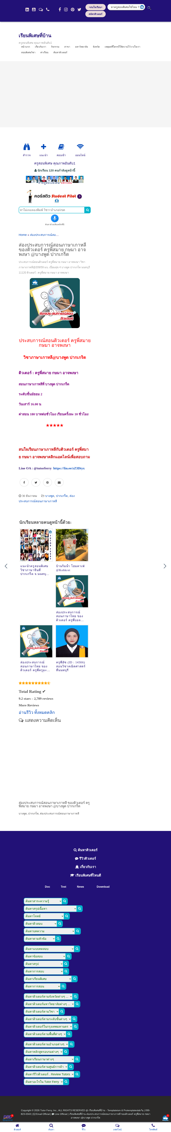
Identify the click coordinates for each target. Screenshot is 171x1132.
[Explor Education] (27, 146)
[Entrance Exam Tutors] (61, 146)
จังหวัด (96, 46)
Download (103, 886)
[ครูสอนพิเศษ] (54, 184)
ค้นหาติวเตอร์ (60, 52)
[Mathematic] (43, 146)
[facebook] (60, 9)
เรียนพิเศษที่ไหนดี (87, 875)
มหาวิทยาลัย (81, 46)
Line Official (61, 1114)
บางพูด (49, 496)
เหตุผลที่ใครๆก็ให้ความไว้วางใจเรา (122, 46)
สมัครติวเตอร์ (95, 14)
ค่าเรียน (44, 52)
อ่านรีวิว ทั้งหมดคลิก (37, 712)
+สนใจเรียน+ (95, 7)
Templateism (114, 1110)
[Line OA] (41, 9)
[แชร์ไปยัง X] (35, 482)
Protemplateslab (132, 1110)
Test (63, 886)
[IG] (66, 9)
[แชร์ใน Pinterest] (47, 482)
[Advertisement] (85, 94)
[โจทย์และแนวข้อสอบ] (165, 1118)
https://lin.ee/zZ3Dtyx (69, 468)
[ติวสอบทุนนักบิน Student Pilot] (54, 202)
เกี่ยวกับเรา (87, 867)
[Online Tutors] (80, 146)
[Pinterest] (72, 9)
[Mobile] (47, 9)
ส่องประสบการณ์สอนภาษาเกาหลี (51, 235)
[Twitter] (79, 9)
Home (23, 235)
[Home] (27, 9)
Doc (47, 886)
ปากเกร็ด (62, 496)
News (80, 886)
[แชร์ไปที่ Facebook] (24, 482)
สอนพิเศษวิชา (28, 52)
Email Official (43, 1114)
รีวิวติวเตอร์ (87, 858)
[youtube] (34, 9)
